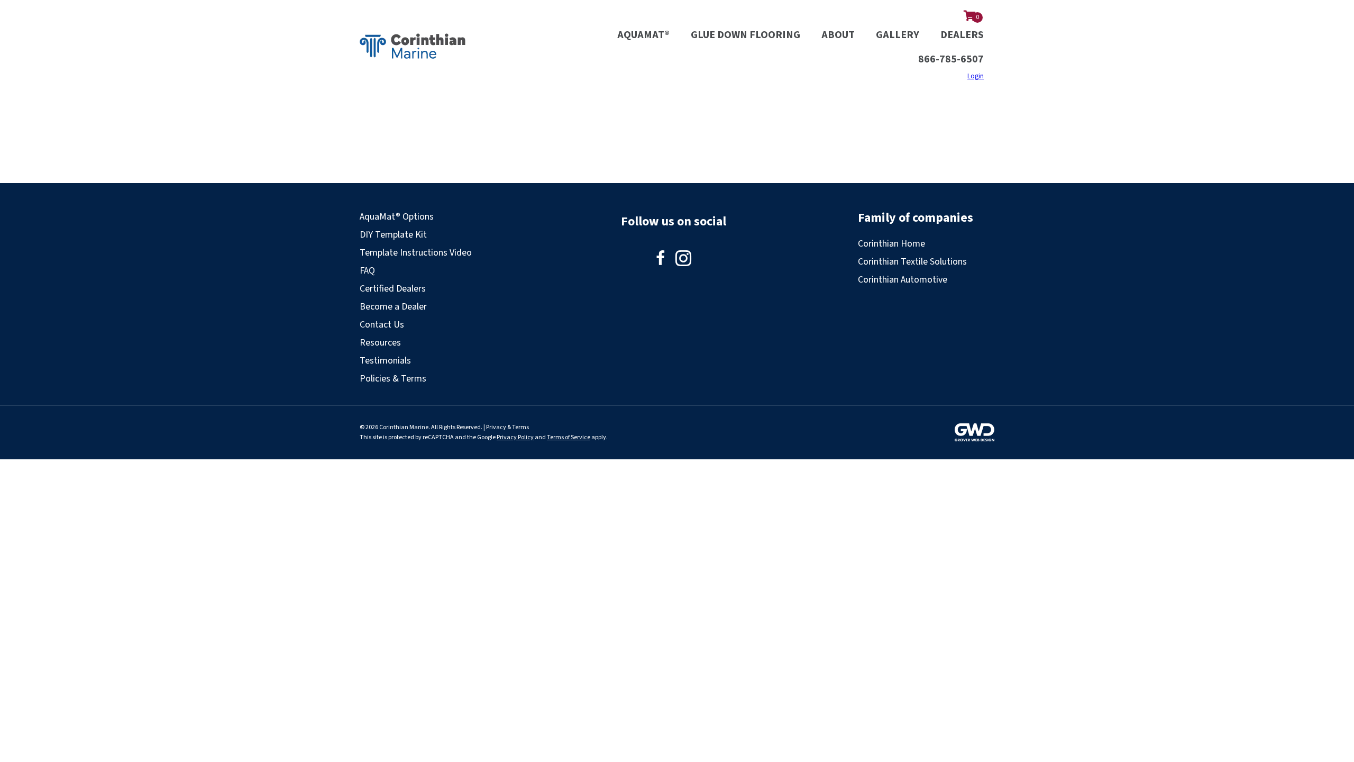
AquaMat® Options (397, 216)
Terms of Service (568, 437)
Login (975, 76)
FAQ (367, 270)
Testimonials (385, 360)
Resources (380, 342)
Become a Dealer (393, 306)
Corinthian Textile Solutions (912, 261)
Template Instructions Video (416, 252)
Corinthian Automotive (902, 279)
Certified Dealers (393, 288)
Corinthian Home (891, 243)
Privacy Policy (515, 437)
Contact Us (382, 324)
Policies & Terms (393, 378)
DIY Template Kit (393, 234)
